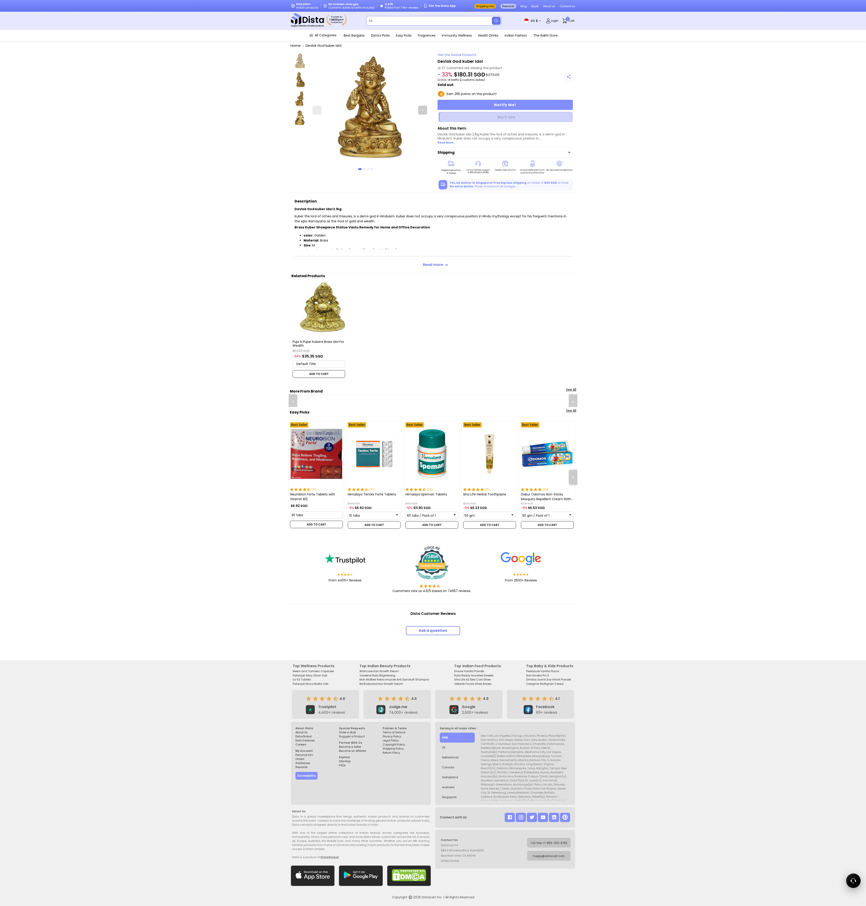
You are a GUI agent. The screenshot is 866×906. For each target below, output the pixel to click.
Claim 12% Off (478, 495)
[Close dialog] (519, 376)
